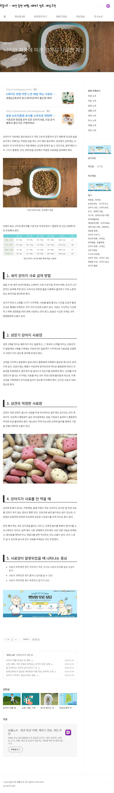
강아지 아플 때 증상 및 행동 (18, 660)
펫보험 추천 (93, 261)
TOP (108, 783)
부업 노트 (92, 95)
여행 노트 (92, 125)
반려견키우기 (40, 16)
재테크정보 (61, 16)
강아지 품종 (93, 265)
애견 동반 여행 (94, 226)
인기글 (100, 166)
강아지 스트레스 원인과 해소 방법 (20, 675)
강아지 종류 (93, 246)
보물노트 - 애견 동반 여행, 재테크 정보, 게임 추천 (28, 6)
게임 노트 (92, 115)
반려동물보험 (93, 219)
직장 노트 (92, 100)
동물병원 (100, 242)
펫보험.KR (20, 16)
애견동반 (105, 226)
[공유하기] (12, 639)
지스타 (90, 215)
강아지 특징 (93, 257)
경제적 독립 (98, 211)
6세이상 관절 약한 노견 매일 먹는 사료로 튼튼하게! (31, 94)
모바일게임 (92, 203)
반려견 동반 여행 (102, 215)
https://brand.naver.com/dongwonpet (25, 111)
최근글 (91, 166)
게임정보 (80, 16)
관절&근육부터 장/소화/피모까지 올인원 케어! (29, 98)
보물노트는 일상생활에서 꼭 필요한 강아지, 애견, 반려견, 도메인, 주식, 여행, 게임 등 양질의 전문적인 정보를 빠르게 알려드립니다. (35, 740)
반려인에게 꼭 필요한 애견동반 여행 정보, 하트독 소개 (29, 671)
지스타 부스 (103, 203)
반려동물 (91, 242)
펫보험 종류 (93, 230)
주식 (90, 211)
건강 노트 (92, 130)
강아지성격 (103, 207)
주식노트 (98, 16)
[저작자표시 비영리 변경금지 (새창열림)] (36, 639)
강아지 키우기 (93, 234)
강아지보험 (104, 223)
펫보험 (90, 199)
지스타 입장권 (93, 254)
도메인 (102, 246)
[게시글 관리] (16, 639)
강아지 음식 (104, 261)
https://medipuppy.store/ (19, 89)
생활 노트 (92, 110)
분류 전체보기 (94, 90)
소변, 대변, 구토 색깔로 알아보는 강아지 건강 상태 (28, 663)
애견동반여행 (93, 223)
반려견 (97, 199)
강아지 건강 (93, 207)
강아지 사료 (104, 257)
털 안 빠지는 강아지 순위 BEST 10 (21, 667)
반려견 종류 (93, 238)
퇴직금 (102, 238)
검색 (101, 6)
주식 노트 (92, 120)
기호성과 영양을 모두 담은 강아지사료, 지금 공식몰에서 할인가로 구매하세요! (30, 121)
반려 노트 (11, 654)
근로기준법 (92, 250)
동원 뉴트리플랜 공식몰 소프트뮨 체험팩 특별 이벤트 (30, 115)
